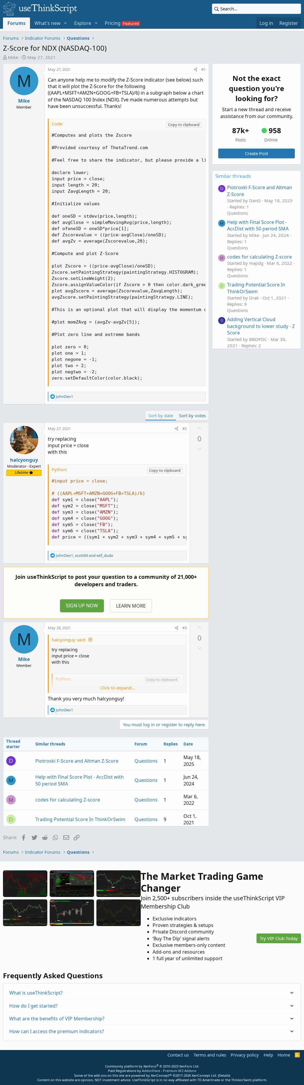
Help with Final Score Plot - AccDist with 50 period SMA (258, 225)
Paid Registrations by (152, 1070)
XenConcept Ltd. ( (205, 1075)
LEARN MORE (131, 606)
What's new (47, 23)
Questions (146, 761)
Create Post (256, 153)
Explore (82, 23)
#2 (184, 428)
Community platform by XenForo (152, 1066)
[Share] (195, 69)
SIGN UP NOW (82, 605)
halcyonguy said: (69, 640)
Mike (13, 57)
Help (268, 1055)
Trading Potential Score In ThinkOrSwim (80, 819)
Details (224, 1075)
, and (84, 555)
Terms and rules (210, 1055)
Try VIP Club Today (279, 938)
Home (284, 1055)
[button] (65, 23)
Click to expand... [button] (117, 688)
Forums (16, 23)
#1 (203, 69)
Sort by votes (192, 415)
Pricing (113, 23)
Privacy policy (245, 1055)
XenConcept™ (161, 1075)
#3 (184, 627)
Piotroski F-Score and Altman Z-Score (76, 761)
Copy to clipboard (184, 124)
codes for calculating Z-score (67, 799)
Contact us (178, 1055)
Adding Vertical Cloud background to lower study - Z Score (261, 326)
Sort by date (160, 415)
